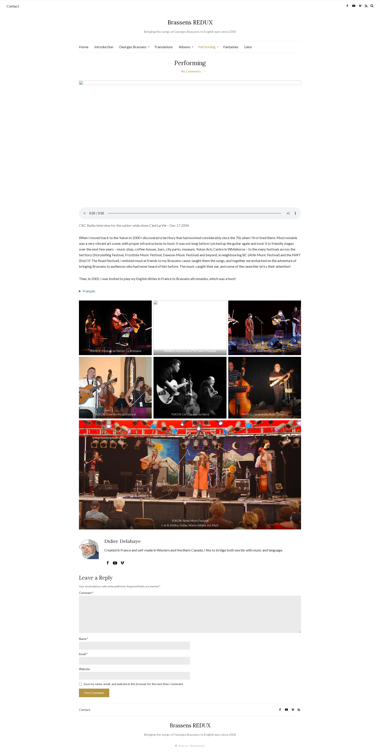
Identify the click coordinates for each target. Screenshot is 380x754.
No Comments (191, 71)
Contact (13, 6)
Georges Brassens (132, 47)
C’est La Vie (157, 225)
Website (84, 669)
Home (83, 47)
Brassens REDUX (190, 22)
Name (83, 639)
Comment (86, 593)
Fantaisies (230, 47)
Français (89, 291)
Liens (248, 47)
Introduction (103, 47)
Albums (184, 47)
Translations (163, 47)
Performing (207, 47)
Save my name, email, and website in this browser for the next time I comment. (134, 684)
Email (83, 654)
